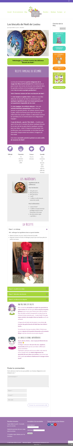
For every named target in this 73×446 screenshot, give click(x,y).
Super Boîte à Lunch (14, 27)
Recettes (45, 12)
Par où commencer (18, 12)
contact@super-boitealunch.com (41, 442)
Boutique (53, 12)
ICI (22, 61)
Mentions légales (27, 442)
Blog (26, 12)
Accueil (9, 12)
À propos (59, 12)
